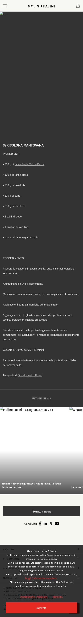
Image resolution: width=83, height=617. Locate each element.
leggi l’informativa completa (41, 578)
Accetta (41, 608)
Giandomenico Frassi (30, 375)
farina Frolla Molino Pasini (29, 164)
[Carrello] (78, 6)
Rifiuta (58, 597)
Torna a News (41, 511)
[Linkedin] (45, 521)
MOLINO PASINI (41, 5)
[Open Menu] (5, 6)
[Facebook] (40, 521)
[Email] (57, 521)
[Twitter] (51, 521)
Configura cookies (33, 597)
